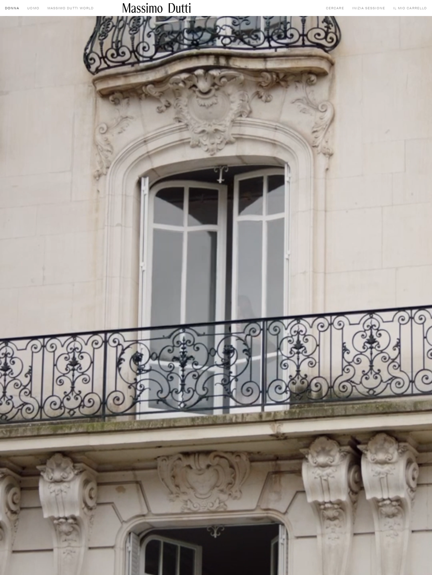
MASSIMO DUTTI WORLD (71, 8)
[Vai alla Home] (157, 8)
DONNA (12, 8)
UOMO (33, 8)
